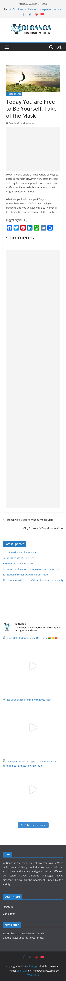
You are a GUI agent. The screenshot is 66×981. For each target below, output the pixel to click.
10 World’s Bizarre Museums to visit (30, 520)
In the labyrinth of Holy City (18, 558)
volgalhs (30, 122)
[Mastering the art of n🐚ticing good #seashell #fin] (33, 789)
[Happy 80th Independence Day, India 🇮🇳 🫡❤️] (33, 666)
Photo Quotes (14, 94)
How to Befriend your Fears (28, 7)
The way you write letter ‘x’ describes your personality (33, 580)
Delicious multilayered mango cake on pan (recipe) (31, 569)
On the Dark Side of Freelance (20, 552)
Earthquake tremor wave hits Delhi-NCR (25, 574)
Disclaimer (9, 913)
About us (8, 906)
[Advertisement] (33, 149)
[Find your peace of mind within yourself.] (33, 728)
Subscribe (9, 933)
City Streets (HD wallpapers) (41, 528)
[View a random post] (59, 47)
